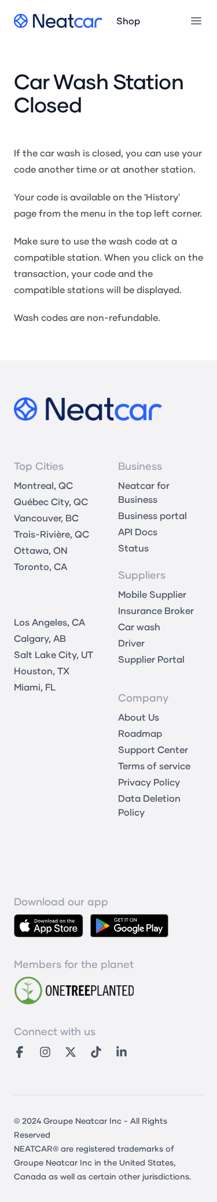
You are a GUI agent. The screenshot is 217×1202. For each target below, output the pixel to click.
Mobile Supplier (152, 594)
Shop (128, 20)
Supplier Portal (151, 658)
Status (133, 547)
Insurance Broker (156, 610)
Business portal (152, 515)
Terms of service (154, 765)
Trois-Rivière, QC (51, 533)
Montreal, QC (43, 485)
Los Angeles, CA (49, 621)
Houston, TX (41, 670)
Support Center (153, 749)
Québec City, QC (51, 501)
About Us (138, 716)
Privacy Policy (149, 781)
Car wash (139, 626)
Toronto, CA (40, 566)
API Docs (137, 531)
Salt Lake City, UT (53, 654)
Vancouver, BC (46, 517)
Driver (131, 642)
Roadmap (140, 733)
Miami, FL (35, 686)
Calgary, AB (40, 638)
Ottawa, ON (41, 550)
